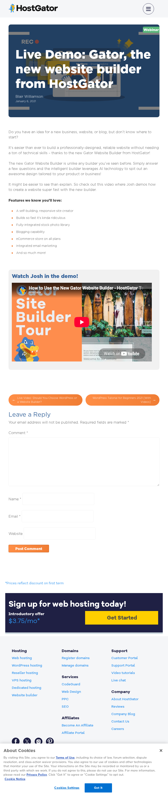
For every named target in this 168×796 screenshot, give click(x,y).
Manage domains (75, 665)
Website (16, 534)
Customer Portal (124, 658)
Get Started (122, 617)
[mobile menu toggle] (148, 8)
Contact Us (120, 721)
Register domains (76, 658)
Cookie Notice (15, 778)
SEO (65, 706)
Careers (117, 729)
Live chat (118, 680)
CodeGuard (71, 684)
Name (15, 499)
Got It (98, 787)
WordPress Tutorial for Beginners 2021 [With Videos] (122, 399)
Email (15, 516)
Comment (18, 433)
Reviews (117, 706)
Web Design (71, 692)
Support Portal (123, 665)
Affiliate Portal (73, 733)
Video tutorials (123, 673)
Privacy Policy (36, 774)
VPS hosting (22, 680)
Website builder (24, 695)
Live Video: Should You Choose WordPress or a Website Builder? (47, 399)
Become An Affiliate (77, 725)
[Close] (161, 750)
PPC (65, 699)
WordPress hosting (27, 665)
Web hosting (22, 658)
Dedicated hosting (26, 688)
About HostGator (124, 699)
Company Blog (123, 714)
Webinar (151, 30)
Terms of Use (65, 757)
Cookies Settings (66, 787)
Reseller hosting (25, 673)
